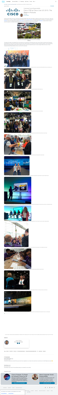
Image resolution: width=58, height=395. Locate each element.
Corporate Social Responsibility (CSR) (31, 351)
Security (31, 1)
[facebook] (45, 387)
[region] (12, 392)
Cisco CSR (11, 351)
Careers (7, 351)
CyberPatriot (40, 20)
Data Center (27, 1)
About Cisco (5, 387)
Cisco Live (15, 351)
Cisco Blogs (8, 1)
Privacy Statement (4, 393)
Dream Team (21, 20)
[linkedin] (49, 387)
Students (44, 351)
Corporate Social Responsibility (12, 4)
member (5, 20)
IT (37, 351)
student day (40, 351)
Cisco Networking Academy (21, 351)
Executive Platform (15, 1)
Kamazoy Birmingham (7, 358)
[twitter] (47, 387)
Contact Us (9, 387)
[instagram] (54, 387)
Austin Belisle (26, 15)
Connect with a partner (19, 387)
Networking (22, 1)
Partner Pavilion (29, 19)
